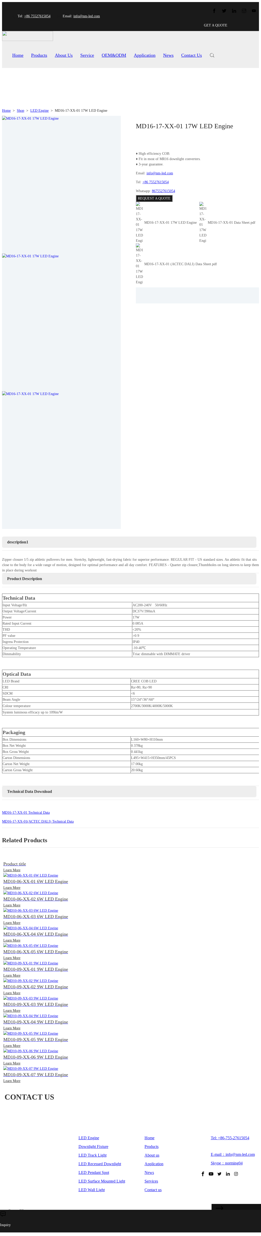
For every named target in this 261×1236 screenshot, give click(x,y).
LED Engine (39, 111)
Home (17, 55)
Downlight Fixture (93, 1146)
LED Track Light (93, 1155)
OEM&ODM (114, 55)
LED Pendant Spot (94, 1172)
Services (151, 1181)
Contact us (153, 1190)
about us (64, 55)
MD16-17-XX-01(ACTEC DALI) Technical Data (38, 821)
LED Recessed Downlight (100, 1164)
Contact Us (191, 55)
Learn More (11, 870)
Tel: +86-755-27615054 (230, 1138)
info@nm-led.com (86, 16)
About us (152, 1155)
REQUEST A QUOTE (154, 198)
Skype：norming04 (227, 1163)
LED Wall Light (92, 1190)
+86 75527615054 (37, 16)
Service (87, 55)
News (168, 55)
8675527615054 (163, 191)
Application (144, 55)
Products (39, 55)
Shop (20, 111)
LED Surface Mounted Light (102, 1181)
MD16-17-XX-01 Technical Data (26, 812)
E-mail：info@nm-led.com (233, 1154)
